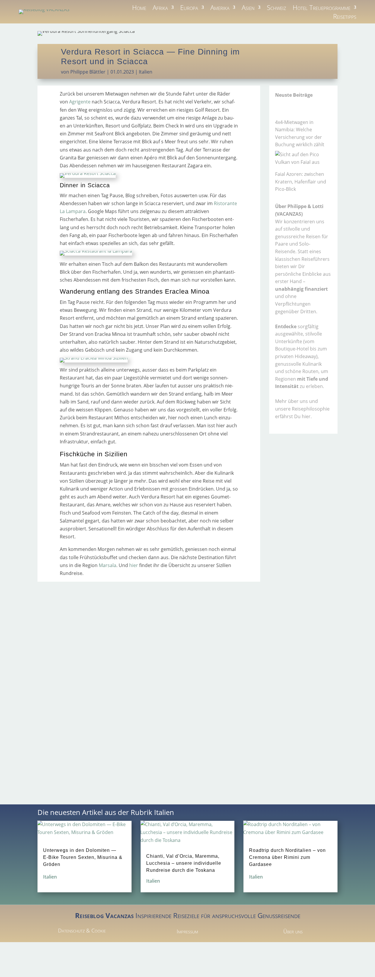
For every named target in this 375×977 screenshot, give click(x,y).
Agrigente (80, 101)
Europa (189, 8)
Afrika (160, 8)
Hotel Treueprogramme (321, 8)
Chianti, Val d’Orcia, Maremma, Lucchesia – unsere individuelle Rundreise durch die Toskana (183, 863)
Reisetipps (344, 17)
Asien (248, 8)
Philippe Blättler (87, 72)
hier (133, 565)
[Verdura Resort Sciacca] (88, 173)
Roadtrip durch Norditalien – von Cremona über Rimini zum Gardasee (287, 857)
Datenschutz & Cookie (82, 930)
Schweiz (276, 8)
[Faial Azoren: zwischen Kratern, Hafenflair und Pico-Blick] (303, 158)
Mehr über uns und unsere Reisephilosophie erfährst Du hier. (302, 408)
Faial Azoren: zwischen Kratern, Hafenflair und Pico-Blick (300, 181)
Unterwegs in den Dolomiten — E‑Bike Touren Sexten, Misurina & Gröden (82, 857)
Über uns (293, 931)
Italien (145, 72)
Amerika (219, 8)
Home (139, 8)
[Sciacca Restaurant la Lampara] (96, 251)
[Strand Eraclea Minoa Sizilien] (94, 358)
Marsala (107, 565)
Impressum (187, 931)
